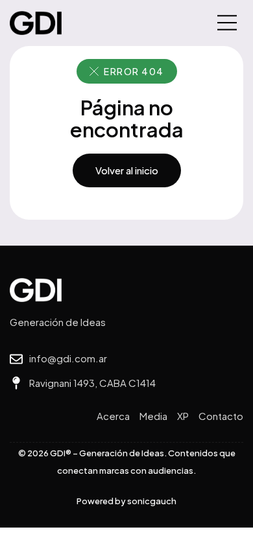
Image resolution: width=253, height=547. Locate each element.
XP (183, 416)
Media (153, 416)
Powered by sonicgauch (126, 501)
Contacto (221, 416)
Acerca (113, 416)
